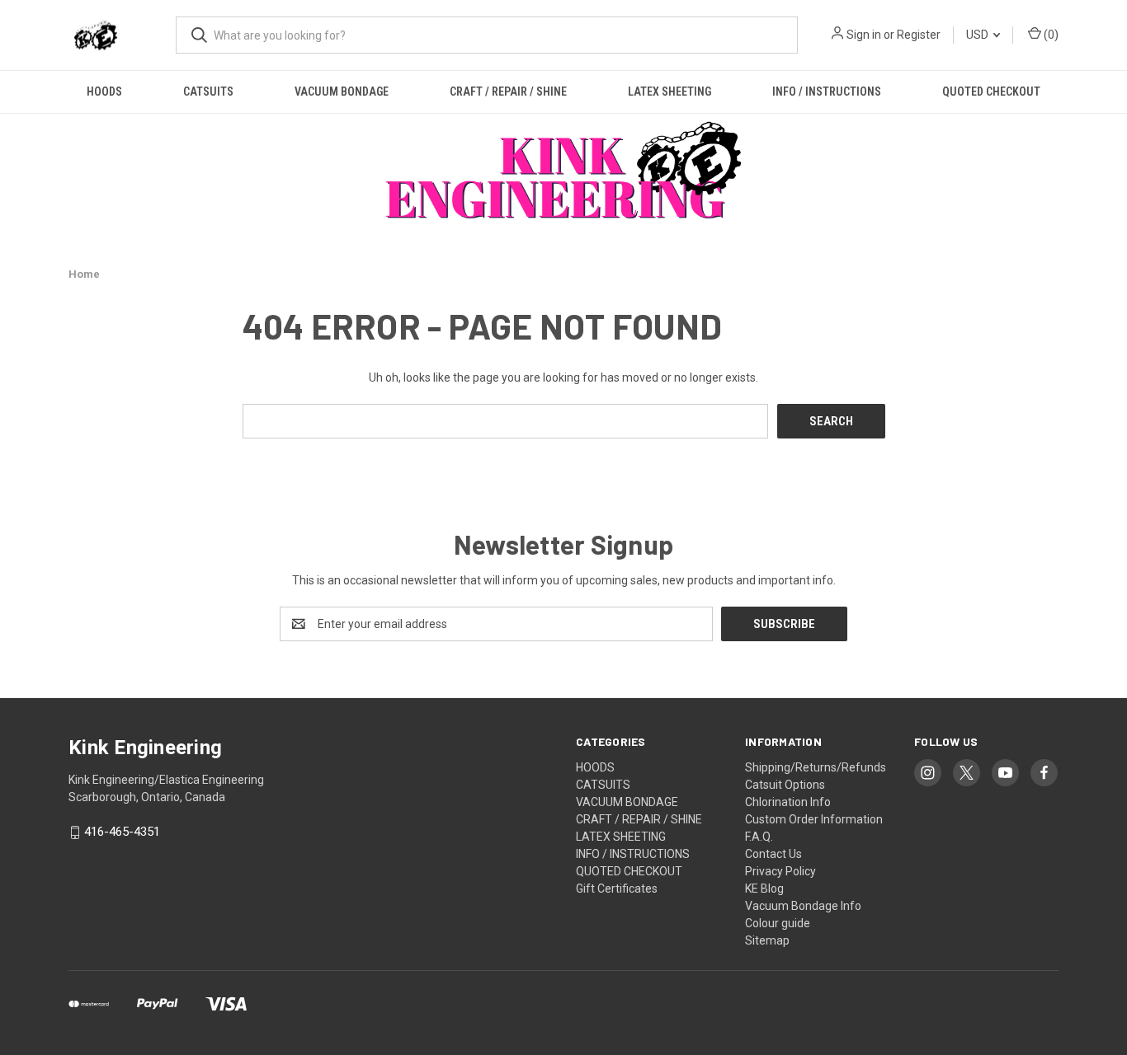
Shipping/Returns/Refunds (815, 767)
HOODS (104, 91)
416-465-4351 (122, 832)
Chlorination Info (788, 802)
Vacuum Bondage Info (803, 905)
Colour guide (777, 923)
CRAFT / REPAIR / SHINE (508, 91)
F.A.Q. (759, 836)
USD (978, 34)
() (1050, 34)
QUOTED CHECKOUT (991, 91)
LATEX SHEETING (669, 91)
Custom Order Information (814, 819)
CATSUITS (208, 91)
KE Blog (764, 888)
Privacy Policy (780, 871)
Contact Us (773, 853)
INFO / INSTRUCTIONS (826, 91)
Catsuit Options (785, 784)
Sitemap (767, 940)
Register (919, 34)
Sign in (863, 34)
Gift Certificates (617, 888)
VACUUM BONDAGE (342, 91)
